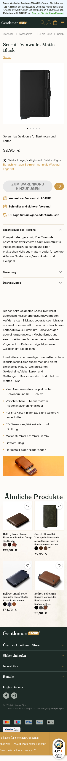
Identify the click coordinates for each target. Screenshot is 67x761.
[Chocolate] (45, 548)
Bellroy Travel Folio (15, 593)
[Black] (9, 545)
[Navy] (9, 604)
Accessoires (25, 34)
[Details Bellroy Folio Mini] (49, 575)
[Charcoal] (41, 608)
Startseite (8, 34)
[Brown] (41, 548)
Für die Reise (44, 34)
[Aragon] (5, 545)
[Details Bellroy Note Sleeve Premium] (18, 516)
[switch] (58, 756)
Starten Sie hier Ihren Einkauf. (48, 13)
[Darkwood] (14, 545)
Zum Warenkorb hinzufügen (27, 186)
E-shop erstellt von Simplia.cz (21, 708)
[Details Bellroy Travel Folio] (18, 575)
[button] (27, 128)
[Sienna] (14, 604)
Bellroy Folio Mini (45, 593)
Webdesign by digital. (50, 708)
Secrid (7, 57)
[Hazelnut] (45, 608)
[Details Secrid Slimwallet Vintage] (49, 516)
